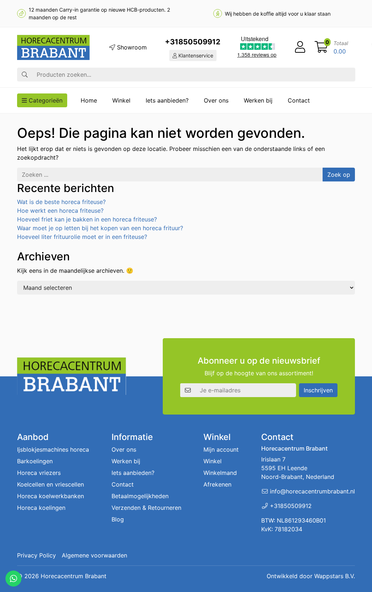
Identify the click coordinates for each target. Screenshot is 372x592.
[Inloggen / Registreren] (300, 47)
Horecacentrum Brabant (73, 576)
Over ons (216, 100)
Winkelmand (220, 472)
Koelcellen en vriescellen (50, 484)
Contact (299, 100)
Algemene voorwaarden (94, 555)
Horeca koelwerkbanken (50, 496)
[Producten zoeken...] (24, 74)
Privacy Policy (36, 555)
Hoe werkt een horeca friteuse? (60, 210)
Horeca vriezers (39, 472)
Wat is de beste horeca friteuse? (61, 201)
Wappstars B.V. (334, 576)
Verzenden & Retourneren (146, 507)
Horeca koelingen (41, 507)
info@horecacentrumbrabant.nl (312, 491)
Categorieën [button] (44, 100)
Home (89, 100)
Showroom (131, 47)
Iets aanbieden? (167, 100)
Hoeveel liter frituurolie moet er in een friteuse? (82, 236)
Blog (118, 519)
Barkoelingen (35, 461)
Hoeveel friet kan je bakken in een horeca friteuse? (87, 219)
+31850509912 (193, 41)
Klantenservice (195, 55)
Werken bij (258, 100)
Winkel (121, 100)
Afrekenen (217, 484)
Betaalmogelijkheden (140, 496)
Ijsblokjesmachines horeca (53, 449)
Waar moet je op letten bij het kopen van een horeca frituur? (100, 228)
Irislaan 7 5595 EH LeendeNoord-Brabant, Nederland (297, 468)
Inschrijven (318, 390)
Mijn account (221, 449)
